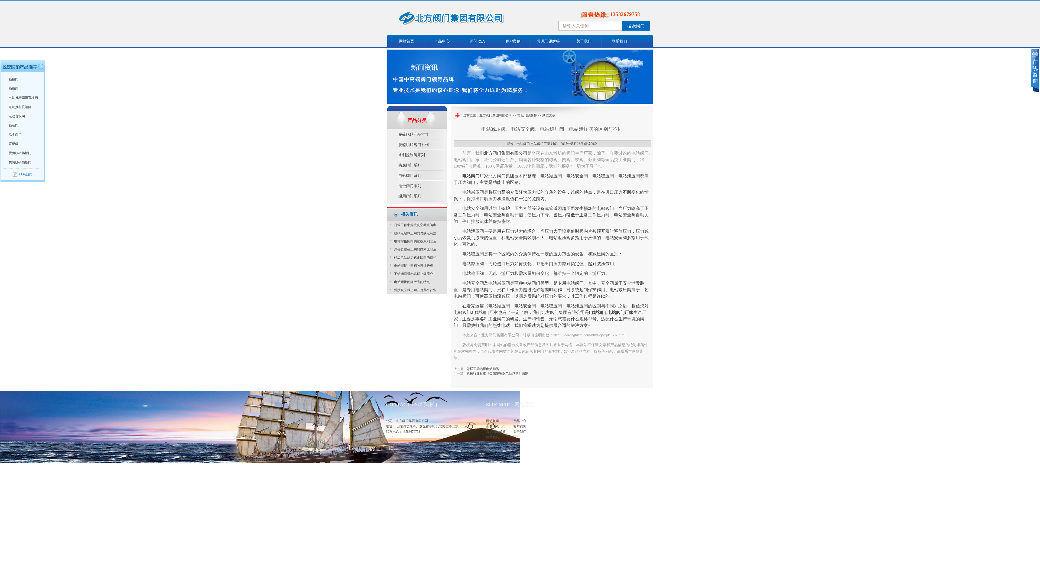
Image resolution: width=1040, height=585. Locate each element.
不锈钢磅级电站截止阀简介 (413, 274)
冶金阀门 (15, 134)
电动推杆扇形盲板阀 (23, 98)
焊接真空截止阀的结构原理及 (415, 249)
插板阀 (13, 88)
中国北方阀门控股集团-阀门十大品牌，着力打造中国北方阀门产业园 (465, 20)
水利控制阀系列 (411, 155)
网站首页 (406, 41)
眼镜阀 (13, 79)
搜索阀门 (636, 26)
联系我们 (619, 41)
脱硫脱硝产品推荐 (413, 134)
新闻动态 (477, 41)
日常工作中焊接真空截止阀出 (415, 225)
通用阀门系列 (409, 196)
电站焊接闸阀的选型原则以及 (415, 241)
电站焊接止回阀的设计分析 (413, 266)
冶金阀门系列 (409, 186)
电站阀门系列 (409, 176)
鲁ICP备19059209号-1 (401, 437)
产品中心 (442, 41)
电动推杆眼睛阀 (20, 107)
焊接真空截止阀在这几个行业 (415, 290)
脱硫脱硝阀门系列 (413, 145)
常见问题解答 (548, 41)
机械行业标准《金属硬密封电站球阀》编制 (497, 373)
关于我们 (584, 41)
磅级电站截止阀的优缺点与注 (415, 233)
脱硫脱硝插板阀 (20, 162)
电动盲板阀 (17, 116)
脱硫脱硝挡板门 (20, 153)
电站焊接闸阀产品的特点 (412, 282)
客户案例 (513, 41)
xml (515, 437)
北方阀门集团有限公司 (495, 115)
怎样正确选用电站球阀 (483, 369)
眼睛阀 (13, 125)
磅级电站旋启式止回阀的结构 (415, 257)
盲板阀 (13, 144)
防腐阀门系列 (409, 165)
